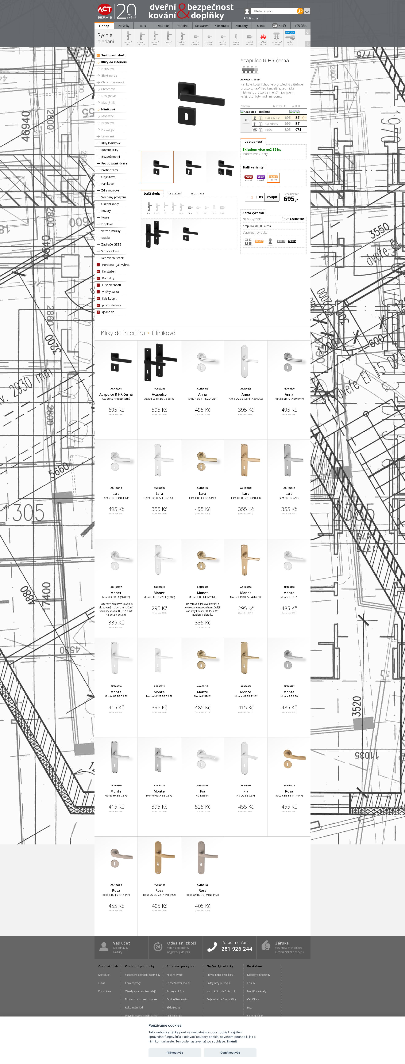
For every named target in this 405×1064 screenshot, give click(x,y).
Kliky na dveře (175, 975)
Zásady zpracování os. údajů (140, 991)
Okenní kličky (110, 204)
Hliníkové (108, 109)
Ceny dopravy (133, 983)
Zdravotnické (110, 190)
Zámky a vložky (175, 991)
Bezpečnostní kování (178, 983)
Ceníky (251, 983)
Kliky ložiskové (111, 143)
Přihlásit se (251, 18)
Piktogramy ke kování (219, 983)
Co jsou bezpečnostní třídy (221, 999)
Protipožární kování (177, 999)
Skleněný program (113, 197)
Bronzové (108, 123)
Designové (108, 96)
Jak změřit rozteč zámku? (221, 991)
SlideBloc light (174, 1007)
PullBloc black (174, 1016)
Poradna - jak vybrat (116, 265)
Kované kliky (109, 150)
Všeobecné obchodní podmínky (142, 975)
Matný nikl (108, 102)
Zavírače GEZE (111, 244)
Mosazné (107, 116)
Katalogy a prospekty (258, 975)
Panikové (107, 184)
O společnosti (111, 285)
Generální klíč (255, 1016)
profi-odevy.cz (111, 305)
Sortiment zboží (113, 55)
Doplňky (107, 224)
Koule (105, 217)
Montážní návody (256, 991)
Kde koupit (109, 298)
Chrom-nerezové (112, 82)
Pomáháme (104, 991)
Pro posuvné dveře (114, 163)
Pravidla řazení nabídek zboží (141, 1016)
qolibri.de (108, 312)
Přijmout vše (175, 1052)
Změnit (232, 1041)
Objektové (108, 177)
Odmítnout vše (230, 1052)
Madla (105, 238)
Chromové (108, 89)
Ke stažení (109, 271)
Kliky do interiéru (114, 62)
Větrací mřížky (110, 231)
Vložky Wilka (110, 292)
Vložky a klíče (110, 251)
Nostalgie (107, 130)
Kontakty (108, 278)
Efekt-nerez (109, 75)
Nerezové (108, 69)
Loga (249, 1007)
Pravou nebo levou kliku (220, 975)
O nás (101, 983)
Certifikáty (253, 999)
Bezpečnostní (110, 157)
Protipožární (109, 170)
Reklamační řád (134, 1007)
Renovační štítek (112, 258)
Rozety (106, 211)
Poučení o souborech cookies (141, 999)
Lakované (108, 136)
